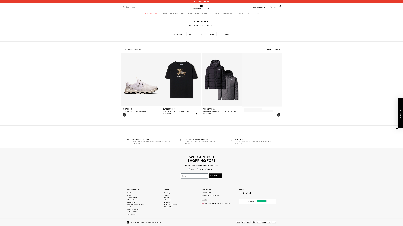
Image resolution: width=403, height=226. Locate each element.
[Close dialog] (239, 93)
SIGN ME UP (181, 138)
